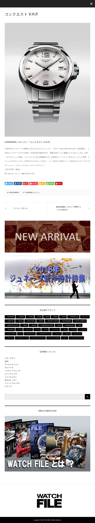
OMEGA (25, 325)
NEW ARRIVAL (14, 192)
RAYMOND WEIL (69, 325)
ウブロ (20, 329)
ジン (21, 333)
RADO (59, 325)
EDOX (47, 317)
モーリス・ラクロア (54, 338)
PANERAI (34, 325)
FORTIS (55, 317)
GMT (7, 361)
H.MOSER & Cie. (74, 317)
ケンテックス (55, 329)
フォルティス (77, 333)
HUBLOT (20, 321)
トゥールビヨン (11, 377)
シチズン (73, 329)
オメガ (38, 329)
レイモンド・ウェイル (77, 338)
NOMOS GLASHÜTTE (13, 325)
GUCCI (64, 317)
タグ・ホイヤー (31, 333)
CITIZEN (30, 317)
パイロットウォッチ (12, 370)
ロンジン (37, 192)
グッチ (46, 329)
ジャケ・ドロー (11, 333)
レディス (8, 386)
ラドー (65, 338)
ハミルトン (58, 333)
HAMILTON (10, 321)
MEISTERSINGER (66, 321)
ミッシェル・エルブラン (38, 338)
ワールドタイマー (12, 364)
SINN (79, 325)
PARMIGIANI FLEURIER (47, 325)
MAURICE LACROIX (53, 321)
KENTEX (41, 321)
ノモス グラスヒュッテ (44, 333)
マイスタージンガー (23, 338)
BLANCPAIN (11, 317)
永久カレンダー (11, 380)
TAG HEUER (11, 329)
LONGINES (29, 192)
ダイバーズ (9, 367)
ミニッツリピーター (12, 383)
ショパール (83, 329)
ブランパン (10, 338)
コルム (65, 329)
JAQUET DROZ (31, 321)
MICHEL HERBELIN (80, 321)
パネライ (67, 333)
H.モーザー (85, 317)
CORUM (39, 317)
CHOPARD (21, 317)
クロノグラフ (10, 358)
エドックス (29, 329)
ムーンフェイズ (11, 374)
